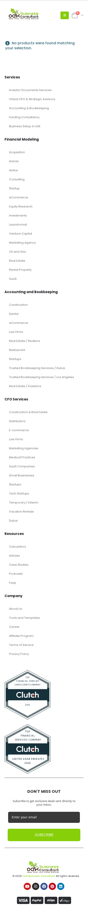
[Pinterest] (52, 886)
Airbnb (14, 161)
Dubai (13, 520)
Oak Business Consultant (39, 876)
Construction (18, 305)
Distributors (17, 421)
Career (14, 627)
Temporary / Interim (23, 502)
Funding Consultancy (24, 117)
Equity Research (20, 206)
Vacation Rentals (21, 511)
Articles (14, 555)
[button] (64, 15)
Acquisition (17, 152)
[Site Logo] (25, 15)
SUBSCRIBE (44, 834)
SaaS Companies (22, 466)
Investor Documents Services (30, 90)
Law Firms (16, 332)
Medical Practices (22, 457)
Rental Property (20, 270)
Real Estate (17, 261)
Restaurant (17, 350)
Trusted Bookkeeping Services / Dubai (37, 368)
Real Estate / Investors (25, 386)
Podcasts (16, 574)
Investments (18, 215)
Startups (15, 359)
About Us (15, 609)
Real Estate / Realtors (24, 341)
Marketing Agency (22, 242)
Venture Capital (20, 233)
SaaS (13, 279)
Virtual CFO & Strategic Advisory (32, 99)
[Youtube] (27, 886)
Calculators (17, 546)
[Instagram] (35, 886)
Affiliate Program (21, 636)
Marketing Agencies (23, 448)
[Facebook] (44, 886)
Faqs (12, 583)
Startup (14, 188)
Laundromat (18, 224)
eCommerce (18, 197)
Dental (14, 314)
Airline (13, 170)
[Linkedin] (60, 886)
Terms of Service (21, 645)
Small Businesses (21, 475)
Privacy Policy (19, 654)
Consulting (17, 179)
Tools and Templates (24, 618)
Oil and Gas (17, 252)
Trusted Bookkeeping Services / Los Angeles (41, 377)
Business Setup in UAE (25, 126)
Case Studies (18, 565)
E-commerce (19, 430)
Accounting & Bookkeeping (29, 108)
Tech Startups (19, 493)
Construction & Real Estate (28, 412)
